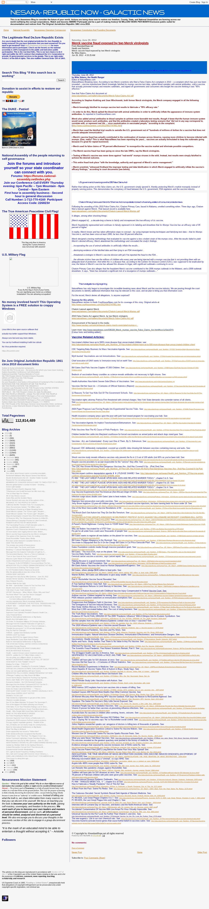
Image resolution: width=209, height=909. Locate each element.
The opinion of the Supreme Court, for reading (23, 536)
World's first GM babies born (16, 619)
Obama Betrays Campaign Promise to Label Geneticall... (27, 520)
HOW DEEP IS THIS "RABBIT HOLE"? (20, 662)
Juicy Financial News (14, 615)
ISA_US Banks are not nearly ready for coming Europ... (26, 725)
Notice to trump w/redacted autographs (18, 368)
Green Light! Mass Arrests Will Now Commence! (24, 686)
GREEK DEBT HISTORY (15, 574)
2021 (7, 436)
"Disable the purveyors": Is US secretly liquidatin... (24, 628)
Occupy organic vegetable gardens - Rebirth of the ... (26, 722)
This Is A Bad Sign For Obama (17, 493)
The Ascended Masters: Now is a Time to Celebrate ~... (26, 554)
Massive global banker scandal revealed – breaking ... (26, 485)
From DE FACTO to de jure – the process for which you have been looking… (33, 370)
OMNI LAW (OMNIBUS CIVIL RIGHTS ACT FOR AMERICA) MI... (30, 756)
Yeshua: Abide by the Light (16, 583)
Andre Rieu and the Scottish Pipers (19, 498)
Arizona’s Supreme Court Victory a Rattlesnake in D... (26, 718)
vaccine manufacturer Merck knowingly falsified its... (25, 601)
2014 (7, 450)
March (9, 765)
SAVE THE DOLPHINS (14, 543)
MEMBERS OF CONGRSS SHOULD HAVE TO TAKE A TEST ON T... (32, 482)
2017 (7, 443)
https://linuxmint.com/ (10, 351)
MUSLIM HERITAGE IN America (18, 651)
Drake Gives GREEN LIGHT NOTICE (20, 693)
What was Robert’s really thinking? (19, 610)
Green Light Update (13, 487)
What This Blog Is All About (16, 729)
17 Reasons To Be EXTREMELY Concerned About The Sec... (29, 563)
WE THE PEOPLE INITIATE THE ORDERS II (20, 386)
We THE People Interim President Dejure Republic (23, 376)
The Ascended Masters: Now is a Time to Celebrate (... (26, 626)
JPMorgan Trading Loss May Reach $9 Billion (23, 675)
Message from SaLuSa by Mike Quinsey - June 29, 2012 (27, 577)
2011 (7, 772)
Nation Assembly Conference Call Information (21, 372)
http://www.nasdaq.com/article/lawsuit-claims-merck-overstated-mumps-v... (105, 325)
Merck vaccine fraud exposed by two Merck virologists (110, 43)
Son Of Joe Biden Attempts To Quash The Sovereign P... (27, 702)
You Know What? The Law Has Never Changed (23, 594)
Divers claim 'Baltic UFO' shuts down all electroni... (25, 680)
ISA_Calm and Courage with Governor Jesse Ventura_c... (27, 754)
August (9, 466)
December (11, 457)
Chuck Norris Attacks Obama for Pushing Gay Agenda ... (27, 678)
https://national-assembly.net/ (38, 45)
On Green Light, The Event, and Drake (20, 547)
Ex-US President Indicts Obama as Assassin (22, 570)
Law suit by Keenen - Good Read (18, 597)
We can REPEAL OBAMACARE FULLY (20, 527)
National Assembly (21, 30)
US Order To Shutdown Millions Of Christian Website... (26, 621)
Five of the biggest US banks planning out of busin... (25, 704)
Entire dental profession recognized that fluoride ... (24, 734)
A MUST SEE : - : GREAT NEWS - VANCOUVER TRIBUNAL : (29, 606)
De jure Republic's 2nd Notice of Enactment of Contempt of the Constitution (33, 382)
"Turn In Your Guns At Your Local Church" (21, 556)
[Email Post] (103, 835)
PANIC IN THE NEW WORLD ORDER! (20, 713)
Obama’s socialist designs (16, 700)
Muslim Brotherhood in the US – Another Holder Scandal (26, 478)
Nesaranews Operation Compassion (50, 30)
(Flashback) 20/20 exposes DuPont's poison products (26, 720)
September (11, 464)
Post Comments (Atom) (94, 858)
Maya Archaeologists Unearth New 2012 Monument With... (27, 516)
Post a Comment (78, 848)
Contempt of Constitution (12, 380)
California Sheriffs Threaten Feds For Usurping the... (25, 505)
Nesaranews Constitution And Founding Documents (93, 30)
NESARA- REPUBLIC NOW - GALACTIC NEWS (87, 12)
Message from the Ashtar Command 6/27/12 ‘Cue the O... (27, 684)
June (9, 471)
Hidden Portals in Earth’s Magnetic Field (20, 489)
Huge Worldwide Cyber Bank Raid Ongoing (22, 639)
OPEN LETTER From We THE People (17, 378)
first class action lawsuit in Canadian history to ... (24, 541)
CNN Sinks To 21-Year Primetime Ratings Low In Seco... (27, 707)
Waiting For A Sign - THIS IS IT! (17, 664)
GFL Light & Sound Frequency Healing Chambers (24, 752)
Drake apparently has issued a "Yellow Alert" (22, 731)
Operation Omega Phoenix (16, 646)
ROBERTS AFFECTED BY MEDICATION (21, 523)
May (8, 761)
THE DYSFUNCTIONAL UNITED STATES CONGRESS (27, 644)
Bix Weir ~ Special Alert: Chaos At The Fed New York (25, 585)
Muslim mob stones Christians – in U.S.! (21, 588)
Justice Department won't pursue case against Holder (26, 561)
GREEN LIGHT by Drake (15, 635)
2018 (7, 441)
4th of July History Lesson (16, 496)
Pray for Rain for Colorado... (16, 630)
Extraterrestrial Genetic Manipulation (19, 749)
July (8, 469)
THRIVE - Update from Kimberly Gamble (21, 633)
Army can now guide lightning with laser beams (23, 671)
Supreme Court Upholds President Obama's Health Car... (27, 612)
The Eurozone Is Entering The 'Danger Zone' (22, 567)
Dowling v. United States (36, 883)
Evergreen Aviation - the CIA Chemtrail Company (24, 682)
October (10, 462)
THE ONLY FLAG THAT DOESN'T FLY (20, 590)
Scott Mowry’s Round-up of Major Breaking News (24, 509)
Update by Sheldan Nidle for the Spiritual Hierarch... (25, 745)
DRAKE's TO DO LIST (14, 696)
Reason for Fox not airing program (19, 480)
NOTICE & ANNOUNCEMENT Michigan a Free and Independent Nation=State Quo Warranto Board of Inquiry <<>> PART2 (28, 401)
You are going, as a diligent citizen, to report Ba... (24, 657)
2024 (7, 433)
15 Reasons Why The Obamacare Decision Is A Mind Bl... (27, 518)
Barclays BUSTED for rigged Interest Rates (22, 637)
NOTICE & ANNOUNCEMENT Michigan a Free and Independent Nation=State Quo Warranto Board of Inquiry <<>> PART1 (28, 397)
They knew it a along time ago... (18, 758)
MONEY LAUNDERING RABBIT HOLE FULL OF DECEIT (27, 659)
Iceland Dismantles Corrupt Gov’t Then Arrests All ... (25, 747)
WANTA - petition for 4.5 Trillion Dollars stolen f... (24, 655)
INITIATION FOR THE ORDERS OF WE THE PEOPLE (24, 384)
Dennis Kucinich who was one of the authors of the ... (25, 500)
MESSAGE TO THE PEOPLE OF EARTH (21, 502)
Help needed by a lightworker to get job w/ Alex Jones (26, 698)
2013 (7, 453)
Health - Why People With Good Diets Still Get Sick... (25, 711)
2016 (7, 445)
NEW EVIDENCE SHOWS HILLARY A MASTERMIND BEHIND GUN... (32, 743)
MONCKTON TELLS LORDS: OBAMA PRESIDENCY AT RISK (29, 565)
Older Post (202, 852)
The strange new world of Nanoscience (20, 545)
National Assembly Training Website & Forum (20, 374)
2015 (7, 448)
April (8, 763)
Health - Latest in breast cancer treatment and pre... (25, 653)
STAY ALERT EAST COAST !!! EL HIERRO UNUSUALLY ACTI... (30, 691)
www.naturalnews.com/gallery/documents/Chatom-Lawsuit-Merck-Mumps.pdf (106, 211)
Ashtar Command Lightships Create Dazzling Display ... (26, 738)
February (10, 767)
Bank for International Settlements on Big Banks (23, 617)
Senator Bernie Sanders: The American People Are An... (26, 579)
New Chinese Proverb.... (15, 581)
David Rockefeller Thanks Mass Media (20, 538)
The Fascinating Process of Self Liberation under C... (25, 525)
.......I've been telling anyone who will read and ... (24, 599)
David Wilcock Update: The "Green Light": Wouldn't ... (26, 511)
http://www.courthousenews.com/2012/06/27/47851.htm (96, 125)
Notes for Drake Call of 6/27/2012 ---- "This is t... (24, 689)
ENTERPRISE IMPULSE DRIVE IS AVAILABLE (23, 648)
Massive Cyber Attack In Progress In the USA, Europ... (26, 559)
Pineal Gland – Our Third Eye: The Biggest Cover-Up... (26, 736)
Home (6, 30)
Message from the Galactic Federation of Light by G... (26, 552)
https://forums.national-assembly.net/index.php (36, 177)
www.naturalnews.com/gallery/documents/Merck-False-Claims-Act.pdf (103, 96)
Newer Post (77, 852)
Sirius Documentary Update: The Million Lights (23, 507)
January (10, 770)
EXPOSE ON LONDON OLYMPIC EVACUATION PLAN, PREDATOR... (32, 669)
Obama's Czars (12, 608)
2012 (7, 455)
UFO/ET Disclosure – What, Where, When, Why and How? (28, 592)
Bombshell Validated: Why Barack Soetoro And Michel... (26, 476)
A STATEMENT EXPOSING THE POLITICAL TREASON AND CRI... (31, 603)
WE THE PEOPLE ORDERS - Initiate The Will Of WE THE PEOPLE (29, 394)
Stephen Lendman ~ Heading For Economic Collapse (25, 666)
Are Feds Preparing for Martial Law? (19, 716)
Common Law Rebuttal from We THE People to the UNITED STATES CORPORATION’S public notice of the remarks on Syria (30, 389)
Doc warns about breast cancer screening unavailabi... (26, 473)
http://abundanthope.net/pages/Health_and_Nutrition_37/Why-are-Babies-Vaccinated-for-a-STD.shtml (148, 529)
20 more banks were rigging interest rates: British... (25, 532)
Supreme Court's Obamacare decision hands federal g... (27, 529)
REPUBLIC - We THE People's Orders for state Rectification (26, 392)
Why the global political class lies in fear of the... (23, 572)
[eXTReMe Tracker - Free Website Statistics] (5, 900)
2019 (7, 438)
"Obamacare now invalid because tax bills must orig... (26, 491)
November (11, 460)
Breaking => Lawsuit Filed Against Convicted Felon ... (25, 550)
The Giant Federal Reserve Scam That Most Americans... (27, 709)
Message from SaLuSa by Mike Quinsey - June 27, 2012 (27, 740)
